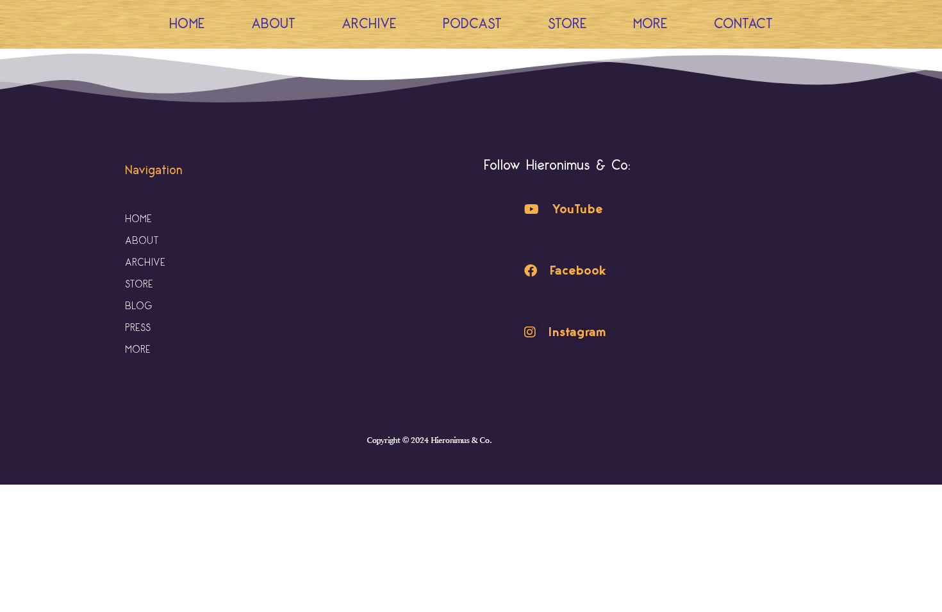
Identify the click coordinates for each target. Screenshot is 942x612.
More (650, 24)
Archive (369, 24)
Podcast (472, 24)
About (273, 24)
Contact (743, 24)
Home (187, 24)
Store (567, 24)
